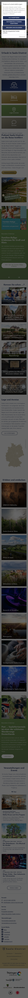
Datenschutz (22, 36)
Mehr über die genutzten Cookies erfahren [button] (11, 32)
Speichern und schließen (14, 27)
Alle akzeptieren (14, 17)
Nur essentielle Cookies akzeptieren (14, 22)
